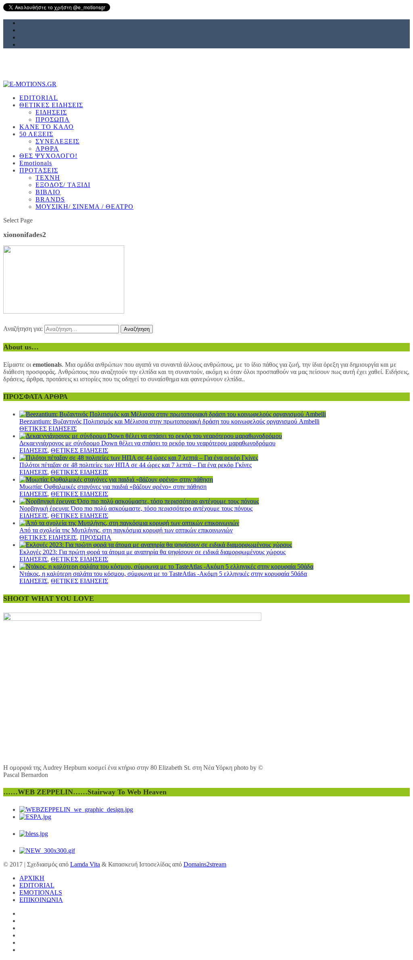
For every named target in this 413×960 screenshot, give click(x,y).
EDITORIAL (36, 885)
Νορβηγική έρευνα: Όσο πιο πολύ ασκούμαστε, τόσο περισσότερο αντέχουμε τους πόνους (135, 508)
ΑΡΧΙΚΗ (31, 878)
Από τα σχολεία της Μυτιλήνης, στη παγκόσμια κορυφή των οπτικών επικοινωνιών (126, 530)
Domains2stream (205, 864)
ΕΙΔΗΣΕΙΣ (33, 450)
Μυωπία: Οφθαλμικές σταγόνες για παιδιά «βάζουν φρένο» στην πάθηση (112, 486)
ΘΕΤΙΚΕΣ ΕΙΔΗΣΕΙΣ (48, 428)
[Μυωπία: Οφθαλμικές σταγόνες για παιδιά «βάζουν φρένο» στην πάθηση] (116, 479)
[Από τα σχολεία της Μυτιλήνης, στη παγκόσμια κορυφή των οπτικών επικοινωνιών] (129, 522)
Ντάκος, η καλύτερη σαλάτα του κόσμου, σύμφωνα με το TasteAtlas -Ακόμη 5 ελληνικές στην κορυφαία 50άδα (163, 573)
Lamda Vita (85, 864)
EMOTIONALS (40, 892)
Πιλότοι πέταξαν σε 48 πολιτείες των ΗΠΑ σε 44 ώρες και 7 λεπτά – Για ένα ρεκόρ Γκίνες (135, 464)
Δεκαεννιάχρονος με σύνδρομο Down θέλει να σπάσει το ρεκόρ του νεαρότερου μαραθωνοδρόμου (147, 443)
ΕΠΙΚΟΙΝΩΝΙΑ (41, 899)
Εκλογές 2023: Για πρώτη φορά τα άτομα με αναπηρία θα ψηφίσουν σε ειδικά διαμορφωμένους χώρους (152, 552)
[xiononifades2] (63, 311)
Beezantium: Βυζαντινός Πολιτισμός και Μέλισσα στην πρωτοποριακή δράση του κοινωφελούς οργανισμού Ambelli (169, 421)
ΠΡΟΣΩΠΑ (95, 537)
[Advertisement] (206, 139)
